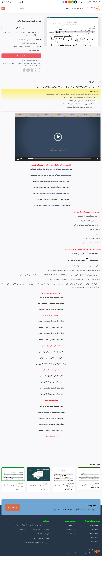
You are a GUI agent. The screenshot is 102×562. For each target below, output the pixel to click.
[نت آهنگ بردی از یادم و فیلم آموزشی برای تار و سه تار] (63, 474)
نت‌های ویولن (93, 533)
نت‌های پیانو (94, 541)
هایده (26, 65)
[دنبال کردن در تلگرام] (62, 1)
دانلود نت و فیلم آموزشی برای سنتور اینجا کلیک (51, 181)
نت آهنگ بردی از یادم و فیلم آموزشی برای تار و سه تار (63, 486)
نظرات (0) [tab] (91, 82)
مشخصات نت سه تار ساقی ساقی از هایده (81, 100)
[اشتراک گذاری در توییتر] (35, 70)
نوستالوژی (34, 18)
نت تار (14, 63)
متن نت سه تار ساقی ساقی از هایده (77, 107)
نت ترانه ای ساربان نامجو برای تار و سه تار (38, 486)
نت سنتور (5, 63)
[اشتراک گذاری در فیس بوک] (39, 70)
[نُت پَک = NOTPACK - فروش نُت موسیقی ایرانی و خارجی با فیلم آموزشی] (93, 8)
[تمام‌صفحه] (18, 159)
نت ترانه (10, 63)
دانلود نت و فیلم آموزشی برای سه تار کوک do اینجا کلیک (51, 169)
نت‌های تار (95, 529)
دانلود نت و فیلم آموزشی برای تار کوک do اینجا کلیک (51, 175)
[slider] (59, 158)
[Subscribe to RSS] (69, 1)
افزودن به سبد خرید (21, 55)
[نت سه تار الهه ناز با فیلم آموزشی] (89, 474)
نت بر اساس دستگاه (77, 8)
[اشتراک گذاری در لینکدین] (24, 70)
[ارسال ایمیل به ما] (75, 1)
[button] (58, 137)
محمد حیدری (26, 63)
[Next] (1, 488)
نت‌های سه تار (93, 525)
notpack (62, 274)
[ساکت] (21, 159)
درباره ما (81, 2)
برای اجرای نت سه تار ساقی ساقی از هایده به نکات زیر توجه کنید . (72, 104)
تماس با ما (88, 2)
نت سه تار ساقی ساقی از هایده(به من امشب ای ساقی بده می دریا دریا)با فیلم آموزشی (72, 94)
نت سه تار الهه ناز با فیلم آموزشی (90, 485)
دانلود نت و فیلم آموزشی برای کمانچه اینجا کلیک (51, 205)
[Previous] (100, 488)
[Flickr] (66, 1)
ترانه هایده (29, 60)
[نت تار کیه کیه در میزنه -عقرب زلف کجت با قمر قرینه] (13, 474)
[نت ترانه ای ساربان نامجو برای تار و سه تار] (38, 474)
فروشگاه (94, 2)
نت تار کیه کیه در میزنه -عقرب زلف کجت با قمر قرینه (13, 486)
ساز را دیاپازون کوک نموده (32, 283)
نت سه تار (38, 65)
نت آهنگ (19, 63)
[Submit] (3, 8)
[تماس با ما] (72, 1)
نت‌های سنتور (93, 537)
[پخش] (98, 159)
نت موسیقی (32, 65)
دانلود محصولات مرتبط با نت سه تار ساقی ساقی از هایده (80, 97)
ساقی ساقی (33, 63)
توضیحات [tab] (98, 82)
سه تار (23, 60)
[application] (58, 137)
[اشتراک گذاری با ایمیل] (31, 70)
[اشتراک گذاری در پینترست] (28, 70)
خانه (99, 2)
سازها (67, 8)
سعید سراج (38, 274)
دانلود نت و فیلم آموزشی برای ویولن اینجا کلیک (51, 193)
